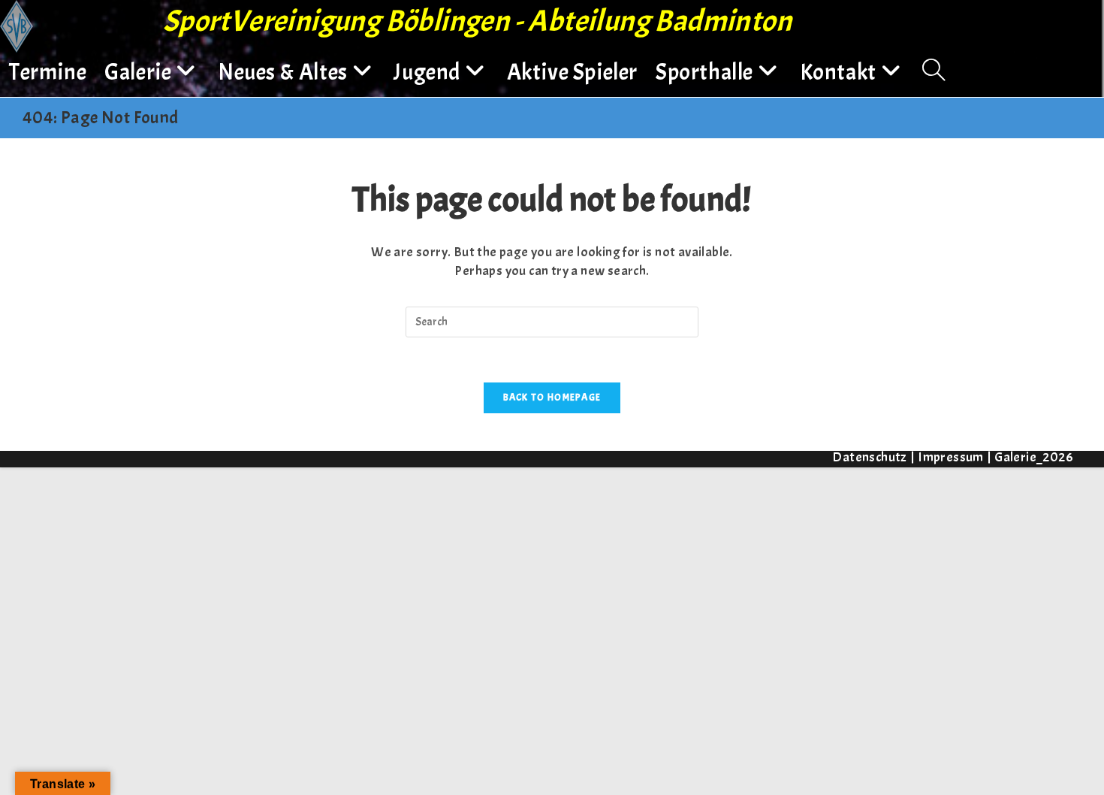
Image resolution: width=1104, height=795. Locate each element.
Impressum (951, 457)
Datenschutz (869, 457)
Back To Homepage (552, 397)
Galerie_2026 (1033, 457)
